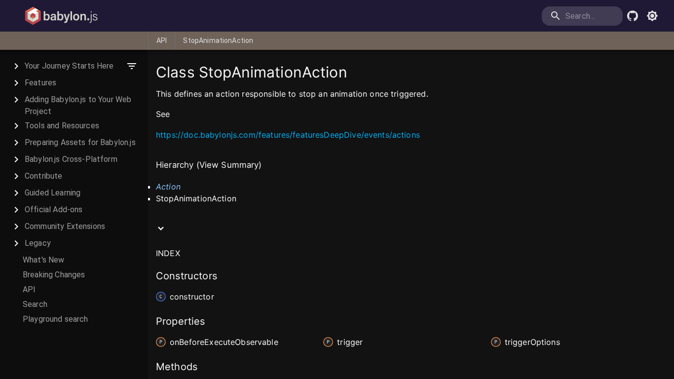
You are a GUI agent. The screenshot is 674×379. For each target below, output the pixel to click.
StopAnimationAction (218, 40)
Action (168, 186)
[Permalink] (176, 115)
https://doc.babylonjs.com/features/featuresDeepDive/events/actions (288, 135)
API (161, 40)
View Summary (229, 165)
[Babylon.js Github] (632, 16)
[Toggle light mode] (652, 16)
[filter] (131, 66)
